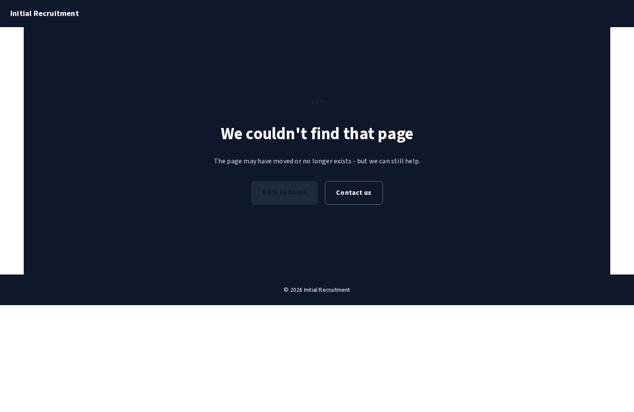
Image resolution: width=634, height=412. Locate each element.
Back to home (284, 192)
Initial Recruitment (44, 13)
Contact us (353, 192)
